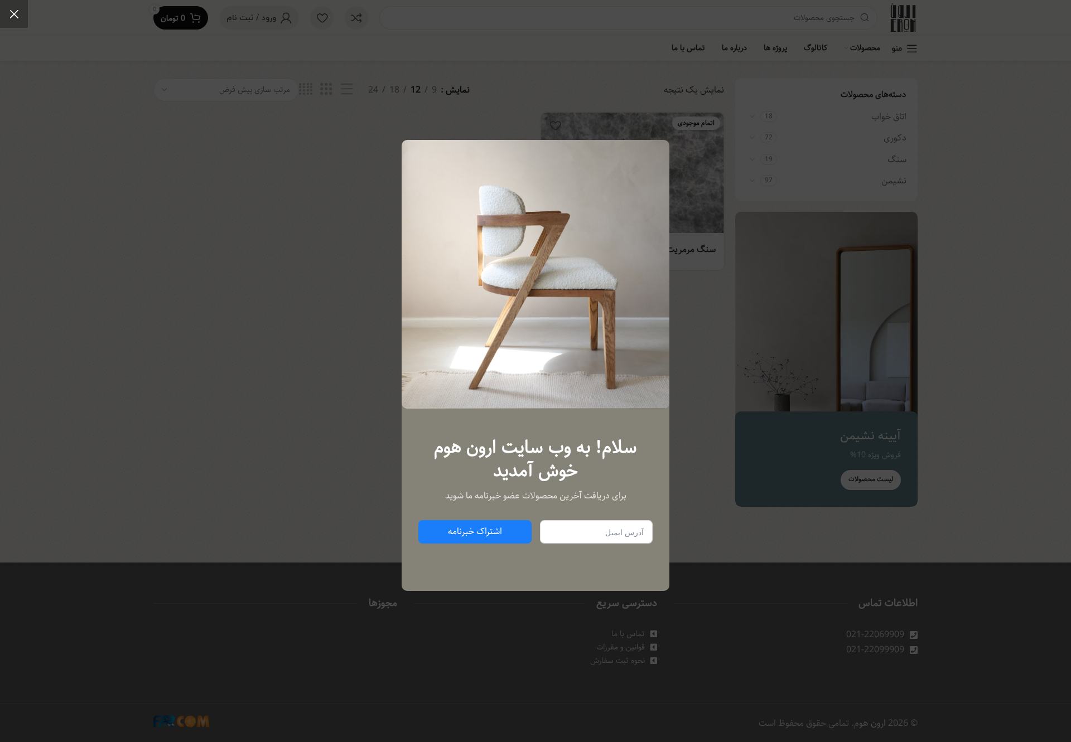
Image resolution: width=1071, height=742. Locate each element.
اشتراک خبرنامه (475, 531)
